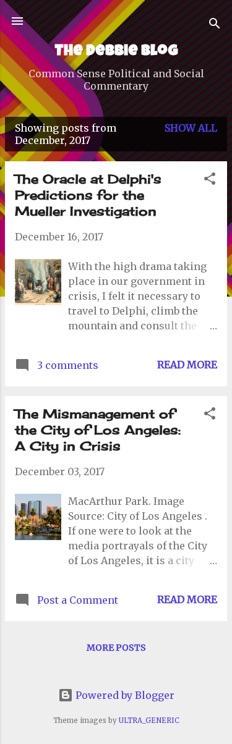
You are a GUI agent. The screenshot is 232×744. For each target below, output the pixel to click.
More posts (116, 647)
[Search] (214, 25)
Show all (191, 128)
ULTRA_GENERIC (149, 720)
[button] (209, 180)
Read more (187, 364)
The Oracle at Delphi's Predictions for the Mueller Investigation (88, 195)
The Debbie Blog (116, 51)
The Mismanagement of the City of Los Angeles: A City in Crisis (98, 430)
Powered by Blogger (123, 695)
